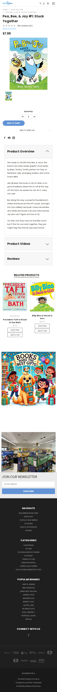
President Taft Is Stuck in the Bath (15, 321)
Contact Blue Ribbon (28, 520)
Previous (3, 297)
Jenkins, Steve (28, 595)
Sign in (23, 527)
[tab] (28, 243)
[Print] (13, 137)
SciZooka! (28, 523)
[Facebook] (4, 137)
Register (33, 527)
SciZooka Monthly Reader (29, 552)
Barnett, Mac (28, 602)
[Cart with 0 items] (47, 3)
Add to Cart (14, 335)
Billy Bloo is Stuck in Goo (42, 317)
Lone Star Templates (33, 682)
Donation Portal (28, 562)
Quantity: (28, 111)
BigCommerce (33, 679)
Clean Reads (28, 545)
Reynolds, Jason (28, 616)
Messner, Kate (28, 598)
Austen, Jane (28, 605)
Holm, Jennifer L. (28, 612)
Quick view (15, 330)
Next (54, 297)
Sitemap (28, 530)
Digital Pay (28, 516)
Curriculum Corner (28, 566)
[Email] (9, 137)
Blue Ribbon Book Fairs (28, 513)
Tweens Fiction (28, 559)
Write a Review (9, 28)
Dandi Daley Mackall (28, 591)
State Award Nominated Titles (28, 569)
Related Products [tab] (26, 275)
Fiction (28, 549)
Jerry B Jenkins (28, 584)
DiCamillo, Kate (28, 609)
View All (28, 619)
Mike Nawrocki (28, 588)
